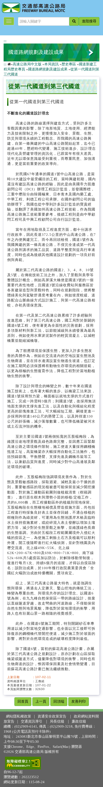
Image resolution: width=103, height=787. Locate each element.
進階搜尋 (89, 21)
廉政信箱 (79, 721)
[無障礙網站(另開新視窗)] (23, 763)
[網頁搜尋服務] (74, 21)
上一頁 (40, 701)
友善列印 (78, 701)
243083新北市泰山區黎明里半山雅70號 (47, 736)
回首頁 (22, 701)
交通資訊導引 (31, 721)
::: (5, 41)
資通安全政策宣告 (52, 716)
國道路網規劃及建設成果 (36, 52)
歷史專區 (69, 64)
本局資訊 (51, 64)
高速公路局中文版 (27, 64)
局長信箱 (57, 721)
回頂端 (58, 701)
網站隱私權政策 (18, 716)
